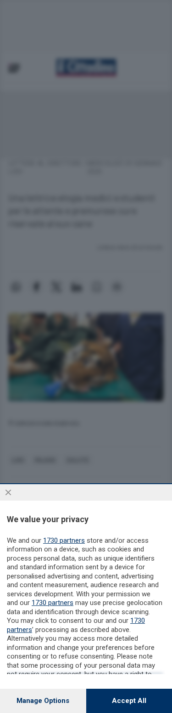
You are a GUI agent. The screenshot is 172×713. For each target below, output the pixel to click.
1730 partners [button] (64, 540)
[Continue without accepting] (8, 492)
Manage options (43, 701)
